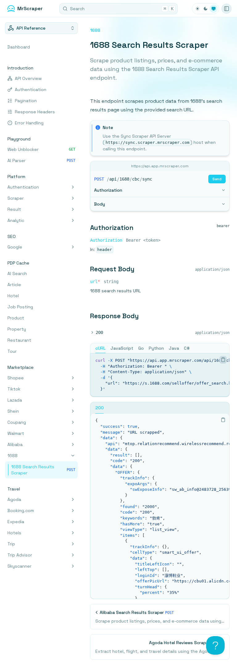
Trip (11, 544)
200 (99, 332)
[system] (214, 9)
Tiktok (13, 389)
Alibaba (15, 444)
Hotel (13, 295)
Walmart (15, 433)
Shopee (15, 378)
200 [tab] (99, 408)
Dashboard (18, 47)
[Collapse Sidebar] (226, 9)
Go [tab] (141, 348)
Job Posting (20, 307)
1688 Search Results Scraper (43, 470)
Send (217, 179)
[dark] (206, 9)
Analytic (15, 220)
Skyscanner (19, 566)
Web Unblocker (41, 149)
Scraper (15, 198)
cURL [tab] (100, 348)
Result (14, 209)
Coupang (16, 422)
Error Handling (29, 123)
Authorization (108, 190)
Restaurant (19, 340)
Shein (13, 411)
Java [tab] (174, 348)
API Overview (28, 78)
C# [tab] (187, 348)
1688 (12, 455)
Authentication (30, 89)
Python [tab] (156, 348)
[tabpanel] (159, 375)
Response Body (114, 316)
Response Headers (35, 112)
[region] (159, 374)
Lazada (14, 400)
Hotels (14, 533)
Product (15, 318)
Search (121, 8)
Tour (12, 351)
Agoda (14, 499)
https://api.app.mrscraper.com (160, 166)
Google (14, 247)
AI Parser (41, 160)
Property (16, 329)
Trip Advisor (19, 555)
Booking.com (20, 510)
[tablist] (159, 348)
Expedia (15, 521)
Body (99, 204)
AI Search (17, 273)
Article (14, 284)
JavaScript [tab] (121, 348)
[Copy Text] (223, 359)
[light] (197, 9)
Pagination (26, 100)
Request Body (112, 269)
